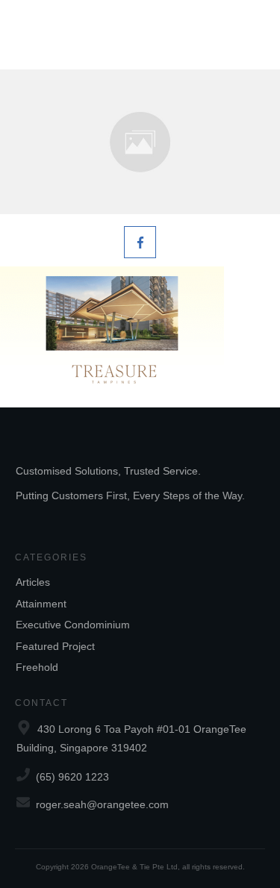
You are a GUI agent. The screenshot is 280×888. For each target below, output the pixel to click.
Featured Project (55, 646)
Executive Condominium (73, 625)
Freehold (37, 667)
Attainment (41, 604)
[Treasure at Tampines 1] (140, 141)
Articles (33, 582)
